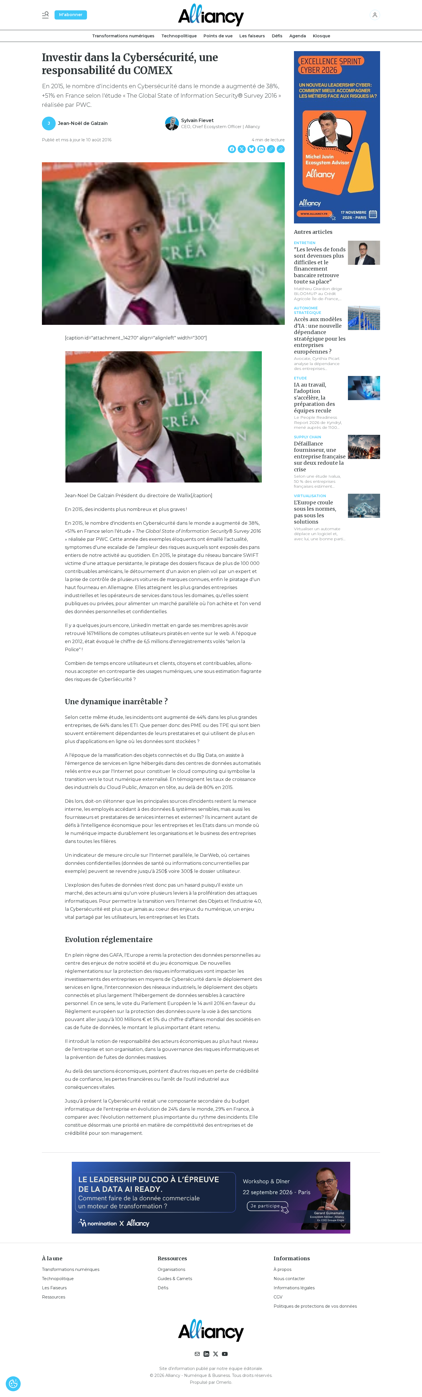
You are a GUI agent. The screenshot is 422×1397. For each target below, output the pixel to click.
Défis (277, 35)
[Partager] (281, 149)
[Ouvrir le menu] (46, 15)
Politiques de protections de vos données (315, 1306)
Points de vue (218, 35)
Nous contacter (289, 1278)
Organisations (171, 1269)
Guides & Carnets (175, 1278)
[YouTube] (225, 1354)
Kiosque (321, 35)
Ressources (53, 1297)
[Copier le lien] (271, 149)
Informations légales (294, 1287)
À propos (282, 1269)
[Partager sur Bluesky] (251, 149)
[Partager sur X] (242, 149)
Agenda (297, 35)
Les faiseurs (252, 35)
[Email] (197, 1354)
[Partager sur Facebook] (232, 149)
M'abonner (70, 14)
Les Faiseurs (54, 1287)
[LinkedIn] (206, 1354)
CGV (278, 1297)
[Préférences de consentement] (13, 1383)
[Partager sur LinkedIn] (261, 149)
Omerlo (223, 1382)
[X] (215, 1354)
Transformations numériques (123, 35)
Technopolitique (179, 35)
